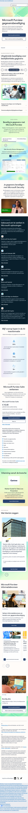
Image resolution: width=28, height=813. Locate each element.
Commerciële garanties (9, 787)
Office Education (7, 790)
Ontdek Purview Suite (20, 461)
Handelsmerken (23, 808)
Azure (15, 793)
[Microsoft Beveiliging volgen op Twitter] (18, 778)
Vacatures (16, 801)
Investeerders (3, 802)
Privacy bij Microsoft (22, 801)
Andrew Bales (7, 748)
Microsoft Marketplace (10, 799)
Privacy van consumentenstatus (6, 807)
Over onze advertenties (5, 810)
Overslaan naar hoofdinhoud (6, 0)
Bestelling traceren (24, 785)
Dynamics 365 (20, 793)
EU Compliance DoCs (14, 810)
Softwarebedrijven (4, 801)
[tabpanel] (14, 93)
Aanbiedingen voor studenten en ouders (8, 791)
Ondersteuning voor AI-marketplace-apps (9, 797)
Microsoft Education (18, 787)
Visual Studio (10, 801)
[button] (14, 47)
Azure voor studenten (21, 791)
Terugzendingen (16, 785)
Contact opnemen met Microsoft (20, 807)
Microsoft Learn (18, 796)
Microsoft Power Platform (20, 799)
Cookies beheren (6, 808)
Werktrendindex (4, 725)
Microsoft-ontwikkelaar (10, 796)
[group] (14, 544)
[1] (1, 723)
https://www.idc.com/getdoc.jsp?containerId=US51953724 (13, 732)
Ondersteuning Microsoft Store (6, 785)
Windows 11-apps (3, 783)
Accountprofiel (11, 783)
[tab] (14, 70)
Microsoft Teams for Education (14, 788)
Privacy (1, 808)
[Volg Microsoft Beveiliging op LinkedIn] (15, 778)
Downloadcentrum (18, 783)
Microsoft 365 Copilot (6, 794)
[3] (1, 734)
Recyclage (2, 787)
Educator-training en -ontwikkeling (18, 790)
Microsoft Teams (14, 794)
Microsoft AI (2, 793)
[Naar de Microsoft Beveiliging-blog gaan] (21, 778)
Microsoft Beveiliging (9, 793)
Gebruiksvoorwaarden (15, 808)
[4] (1, 745)
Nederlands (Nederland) (5, 804)
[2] (1, 727)
